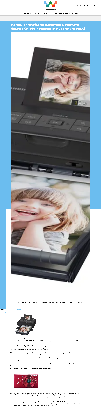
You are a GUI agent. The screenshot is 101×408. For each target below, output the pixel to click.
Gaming (75, 13)
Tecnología (27, 13)
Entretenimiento (41, 13)
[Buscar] (94, 5)
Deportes (53, 13)
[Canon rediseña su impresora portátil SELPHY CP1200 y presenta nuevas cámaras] (50, 164)
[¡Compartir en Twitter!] (7, 313)
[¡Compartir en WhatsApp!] (9, 313)
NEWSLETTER (16, 4)
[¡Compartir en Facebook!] (5, 313)
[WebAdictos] (50, 5)
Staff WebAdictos (16, 309)
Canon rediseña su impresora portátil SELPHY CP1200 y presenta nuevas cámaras (48, 26)
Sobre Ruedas (64, 13)
